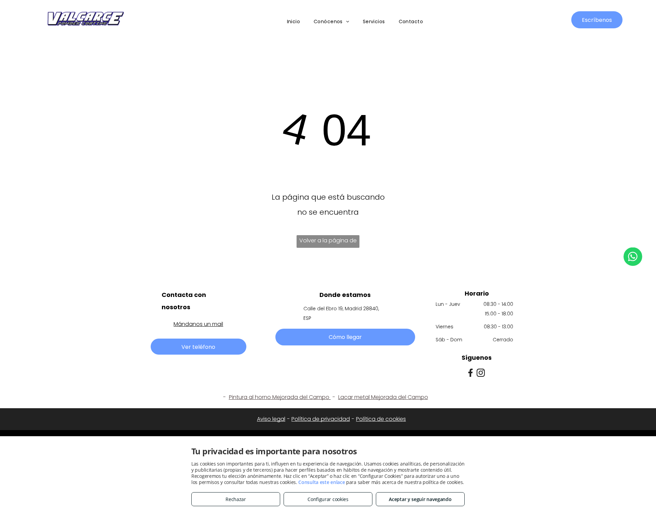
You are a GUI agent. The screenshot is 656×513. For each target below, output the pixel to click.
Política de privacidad (320, 419)
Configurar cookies (328, 499)
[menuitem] (293, 22)
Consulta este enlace (321, 482)
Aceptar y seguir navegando (420, 499)
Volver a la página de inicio (328, 242)
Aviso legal (271, 419)
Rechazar (236, 499)
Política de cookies (381, 419)
